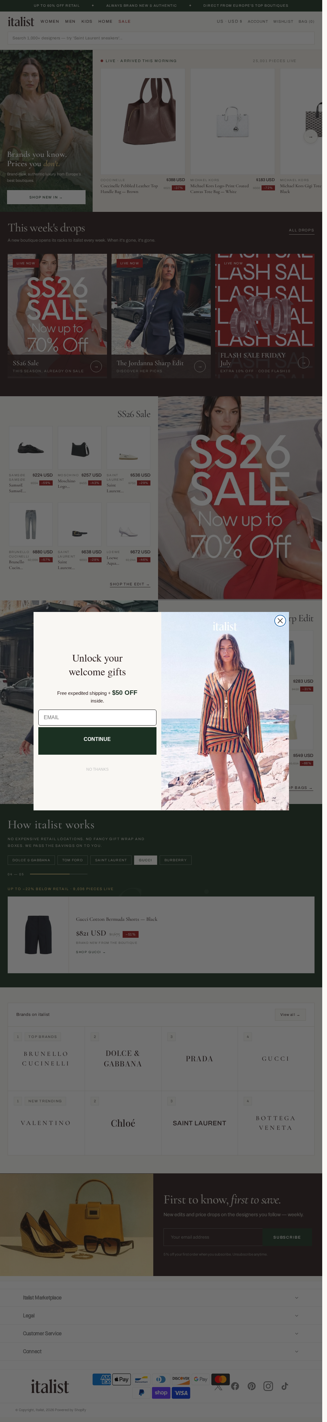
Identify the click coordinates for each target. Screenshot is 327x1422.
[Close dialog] (280, 620)
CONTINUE (97, 739)
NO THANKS (97, 769)
